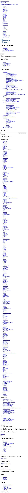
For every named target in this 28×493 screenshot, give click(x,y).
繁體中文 (5, 9)
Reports (4, 102)
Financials (8, 123)
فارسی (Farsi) (6, 37)
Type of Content (4, 416)
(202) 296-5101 (4, 458)
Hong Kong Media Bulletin (11, 109)
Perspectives (5, 49)
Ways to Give (8, 122)
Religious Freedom (10, 83)
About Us (5, 118)
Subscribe (3, 434)
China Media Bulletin (10, 108)
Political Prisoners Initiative (11, 92)
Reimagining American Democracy (13, 98)
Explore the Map (6, 51)
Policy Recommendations (8, 50)
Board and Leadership (10, 121)
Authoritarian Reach (10, 73)
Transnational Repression (11, 113)
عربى (4, 22)
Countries (5, 95)
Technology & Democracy (11, 74)
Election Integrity (9, 78)
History (7, 119)
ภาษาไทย (5, 25)
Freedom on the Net (10, 105)
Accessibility (3, 2)
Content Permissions (7, 488)
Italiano (4, 17)
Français (5, 15)
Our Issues (5, 48)
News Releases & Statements (9, 116)
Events (4, 62)
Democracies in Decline (11, 76)
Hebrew (4, 34)
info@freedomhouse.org (6, 463)
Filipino (4, 32)
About (4, 450)
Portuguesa (5, 23)
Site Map (5, 489)
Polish (4, 31)
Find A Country (6, 64)
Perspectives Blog (6, 63)
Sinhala (4, 33)
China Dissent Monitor (10, 110)
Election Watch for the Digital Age (13, 112)
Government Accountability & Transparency (15, 80)
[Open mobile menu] (1, 55)
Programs (5, 88)
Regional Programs (10, 93)
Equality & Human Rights (11, 79)
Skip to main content (5, 1)
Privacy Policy (6, 487)
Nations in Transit (9, 106)
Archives (7, 114)
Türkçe (4, 14)
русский (5, 13)
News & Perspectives (7, 446)
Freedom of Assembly (10, 86)
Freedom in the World (10, 103)
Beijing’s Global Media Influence (12, 107)
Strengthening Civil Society (11, 81)
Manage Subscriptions (7, 127)
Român (4, 18)
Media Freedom (9, 82)
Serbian (4, 28)
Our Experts (8, 120)
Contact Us (8, 126)
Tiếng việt (5, 11)
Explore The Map (6, 65)
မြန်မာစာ (5, 26)
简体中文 (5, 7)
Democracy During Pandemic (12, 87)
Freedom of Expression (10, 85)
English (4, 6)
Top (1, 435)
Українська (5, 10)
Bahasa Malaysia (6, 35)
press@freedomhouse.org (6, 468)
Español (4, 16)
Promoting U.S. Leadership (11, 75)
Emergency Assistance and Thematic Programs (15, 94)
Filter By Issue (4, 397)
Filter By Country (4, 139)
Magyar (4, 21)
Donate (2, 54)
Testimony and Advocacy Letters (12, 101)
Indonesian (5, 29)
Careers (4, 66)
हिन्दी (4, 20)
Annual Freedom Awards (11, 99)
